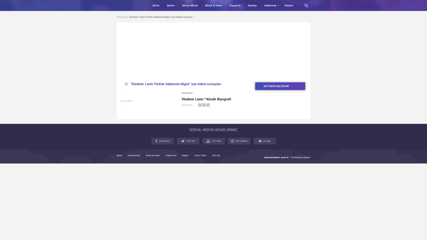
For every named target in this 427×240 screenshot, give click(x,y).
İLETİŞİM (267, 141)
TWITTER (190, 141)
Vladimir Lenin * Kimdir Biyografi (206, 99)
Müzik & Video (213, 5)
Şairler (171, 5)
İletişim (289, 5)
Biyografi (235, 5)
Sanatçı (252, 5)
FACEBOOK (164, 141)
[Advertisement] (213, 52)
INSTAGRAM (241, 141)
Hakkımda (270, 5)
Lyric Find (268, 155)
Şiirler (156, 5)
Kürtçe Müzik (190, 5)
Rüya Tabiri (200, 155)
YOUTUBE (216, 141)
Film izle (216, 155)
